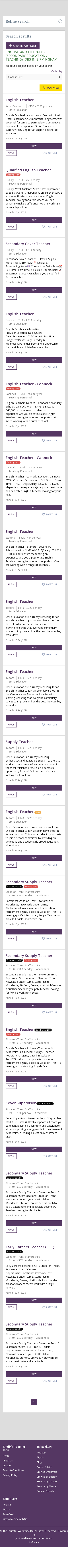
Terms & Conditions (13, 1470)
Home (6, 1455)
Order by (56, 71)
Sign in (40, 1457)
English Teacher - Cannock (29, 383)
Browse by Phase (46, 1486)
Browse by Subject (47, 1476)
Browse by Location (47, 1481)
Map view (52, 87)
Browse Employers (47, 1471)
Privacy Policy (10, 1475)
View (34, 146)
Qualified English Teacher (28, 169)
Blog (39, 1462)
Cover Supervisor (21, 1103)
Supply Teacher (19, 741)
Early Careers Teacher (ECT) (30, 1246)
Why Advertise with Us (15, 1519)
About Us (8, 1460)
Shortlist (51, 152)
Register (41, 1452)
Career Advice (44, 1467)
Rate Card (8, 1514)
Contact (7, 1465)
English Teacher (20, 99)
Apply (11, 152)
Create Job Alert (24, 45)
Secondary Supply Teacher (29, 881)
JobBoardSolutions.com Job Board (34, 1538)
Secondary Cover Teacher (28, 243)
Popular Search (45, 1491)
